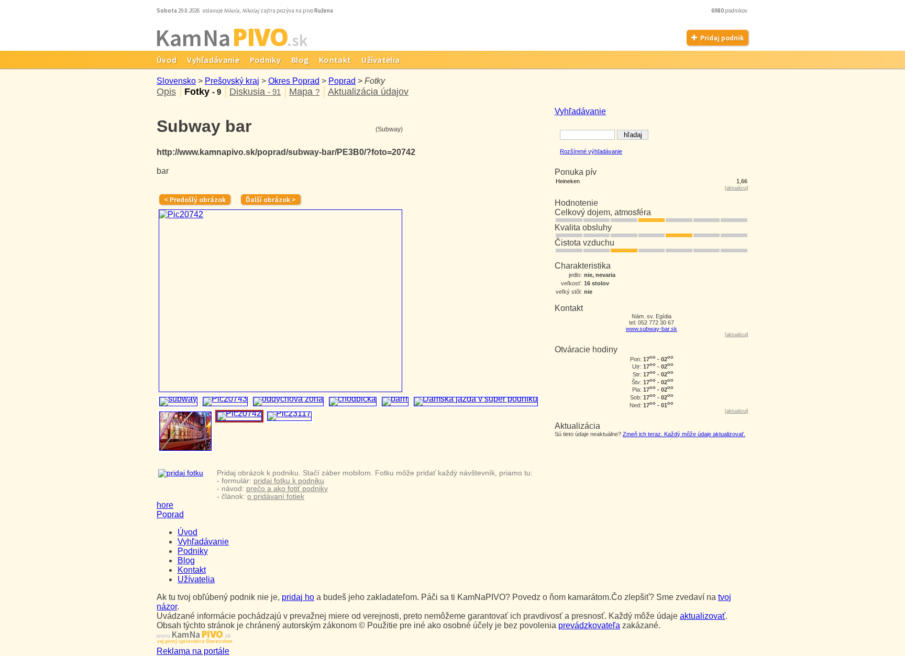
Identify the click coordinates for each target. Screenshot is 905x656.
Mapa (304, 91)
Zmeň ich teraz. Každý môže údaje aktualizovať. (684, 434)
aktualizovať (702, 615)
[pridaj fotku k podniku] (180, 473)
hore (165, 505)
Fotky (202, 91)
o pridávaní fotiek (275, 497)
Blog (299, 59)
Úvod (166, 59)
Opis (166, 91)
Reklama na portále (193, 651)
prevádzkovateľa (589, 625)
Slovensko (176, 80)
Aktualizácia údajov (368, 91)
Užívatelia (380, 59)
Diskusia (255, 91)
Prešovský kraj (232, 80)
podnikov (729, 10)
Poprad (342, 80)
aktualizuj (736, 188)
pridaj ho (298, 597)
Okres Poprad (293, 80)
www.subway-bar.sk (651, 329)
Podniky (265, 59)
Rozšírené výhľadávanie (591, 151)
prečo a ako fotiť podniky (287, 489)
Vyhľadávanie (213, 59)
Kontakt (335, 59)
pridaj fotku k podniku (288, 481)
